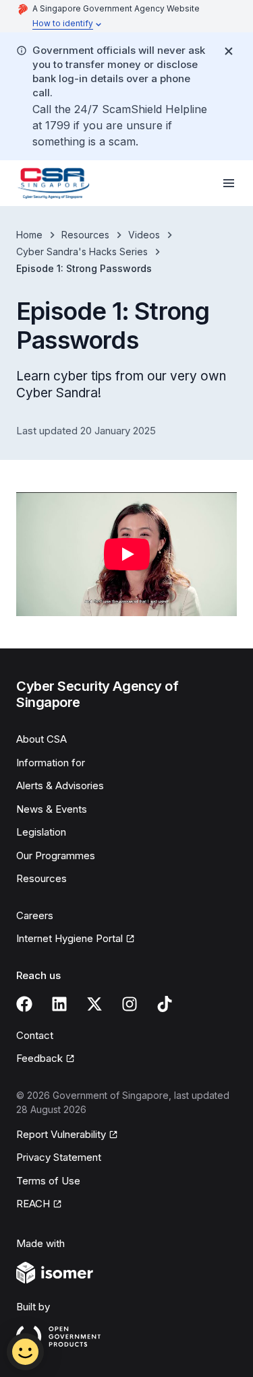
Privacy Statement (58, 1157)
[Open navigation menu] (229, 183)
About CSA (41, 739)
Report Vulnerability (61, 1135)
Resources (85, 234)
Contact (34, 1035)
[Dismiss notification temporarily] (229, 51)
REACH (39, 1204)
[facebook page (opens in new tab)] (24, 1004)
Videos (144, 234)
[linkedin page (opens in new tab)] (59, 1004)
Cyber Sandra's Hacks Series (82, 251)
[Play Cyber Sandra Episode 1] (126, 554)
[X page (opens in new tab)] (94, 1004)
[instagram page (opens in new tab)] (129, 1004)
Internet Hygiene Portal (69, 939)
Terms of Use (48, 1180)
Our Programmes (55, 855)
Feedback (45, 1059)
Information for (50, 762)
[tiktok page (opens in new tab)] (165, 1004)
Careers (34, 915)
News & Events (51, 809)
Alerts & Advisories (60, 785)
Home (29, 234)
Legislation (41, 832)
